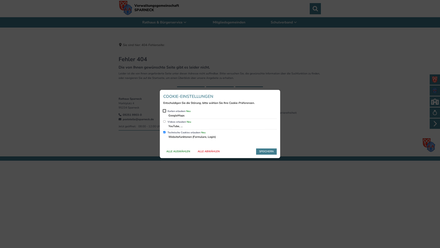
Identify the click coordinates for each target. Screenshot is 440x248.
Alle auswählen (178, 151)
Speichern (266, 151)
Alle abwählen (209, 151)
